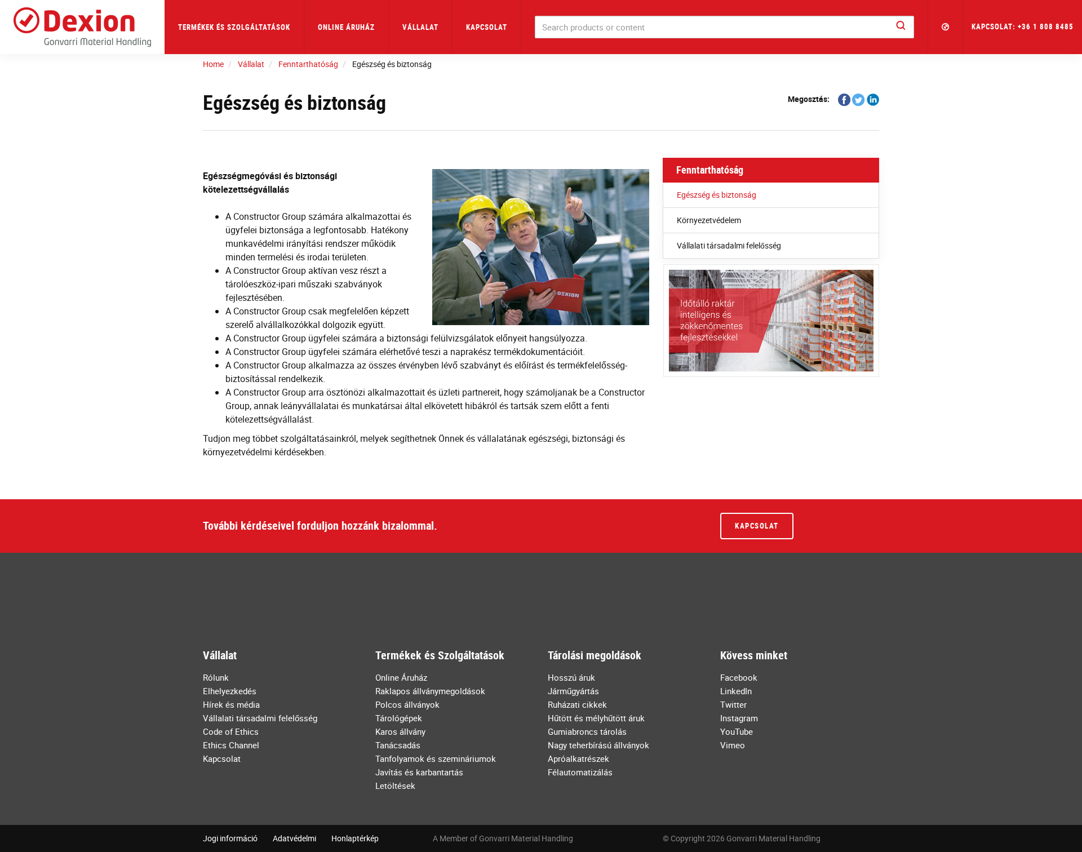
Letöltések (395, 785)
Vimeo (732, 745)
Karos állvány (400, 731)
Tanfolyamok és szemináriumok (435, 758)
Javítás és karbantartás (419, 772)
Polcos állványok (407, 704)
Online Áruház (346, 27)
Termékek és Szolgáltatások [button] (234, 27)
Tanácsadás (397, 745)
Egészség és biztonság (716, 194)
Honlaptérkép (355, 838)
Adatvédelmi (294, 838)
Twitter (733, 704)
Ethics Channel (231, 745)
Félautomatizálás (580, 772)
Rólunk (216, 677)
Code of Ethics (231, 731)
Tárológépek (398, 718)
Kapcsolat (486, 27)
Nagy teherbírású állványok (598, 745)
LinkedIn (736, 690)
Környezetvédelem (709, 220)
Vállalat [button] (420, 27)
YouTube (736, 731)
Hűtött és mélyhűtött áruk (596, 718)
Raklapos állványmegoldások (430, 690)
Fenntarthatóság (709, 169)
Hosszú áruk (571, 677)
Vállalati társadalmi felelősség (729, 245)
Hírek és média (231, 704)
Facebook (738, 677)
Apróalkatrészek (578, 758)
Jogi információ (230, 838)
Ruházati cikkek (577, 704)
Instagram (739, 718)
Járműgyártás (573, 690)
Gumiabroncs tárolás (587, 731)
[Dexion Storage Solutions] (82, 27)
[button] (945, 27)
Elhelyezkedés (229, 690)
